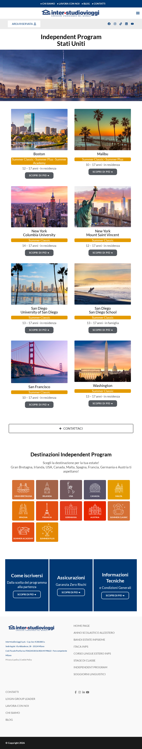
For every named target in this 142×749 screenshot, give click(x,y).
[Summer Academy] (23, 530)
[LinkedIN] (83, 692)
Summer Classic (119, 517)
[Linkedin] (126, 24)
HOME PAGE (82, 625)
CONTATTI (12, 691)
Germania (71, 517)
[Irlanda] (47, 488)
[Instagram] (115, 24)
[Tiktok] (121, 24)
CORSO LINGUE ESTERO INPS (92, 653)
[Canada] (95, 488)
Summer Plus (47, 538)
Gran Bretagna (23, 496)
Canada (95, 496)
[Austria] (95, 509)
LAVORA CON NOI (17, 705)
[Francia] (47, 509)
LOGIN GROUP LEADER (20, 698)
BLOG (9, 719)
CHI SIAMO (13, 712)
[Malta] (119, 488)
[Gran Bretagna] (23, 488)
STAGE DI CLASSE (84, 660)
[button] (138, 13)
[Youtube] (132, 24)
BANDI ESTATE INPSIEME (89, 639)
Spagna (23, 517)
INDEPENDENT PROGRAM (90, 667)
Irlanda (47, 496)
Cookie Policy (26, 660)
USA (71, 496)
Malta (118, 496)
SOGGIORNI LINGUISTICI (90, 674)
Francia (47, 517)
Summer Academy (23, 538)
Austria (94, 517)
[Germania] (71, 509)
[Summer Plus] (47, 530)
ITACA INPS (81, 646)
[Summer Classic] (119, 509)
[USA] (71, 488)
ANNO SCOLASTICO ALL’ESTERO (94, 632)
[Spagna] (23, 509)
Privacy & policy (12, 660)
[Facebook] (109, 24)
